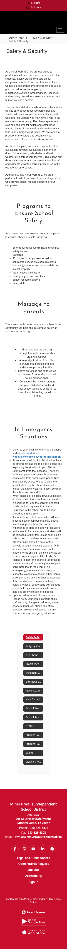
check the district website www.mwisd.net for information (37, 454)
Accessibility (33, 876)
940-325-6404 (39, 828)
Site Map (33, 870)
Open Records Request (33, 864)
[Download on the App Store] (33, 932)
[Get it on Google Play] (33, 922)
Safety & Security (42, 37)
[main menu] (60, 30)
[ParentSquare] (33, 912)
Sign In (33, 882)
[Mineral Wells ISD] (33, 20)
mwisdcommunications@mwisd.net (38, 837)
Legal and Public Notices (33, 858)
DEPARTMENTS (18, 37)
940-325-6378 (37, 833)
